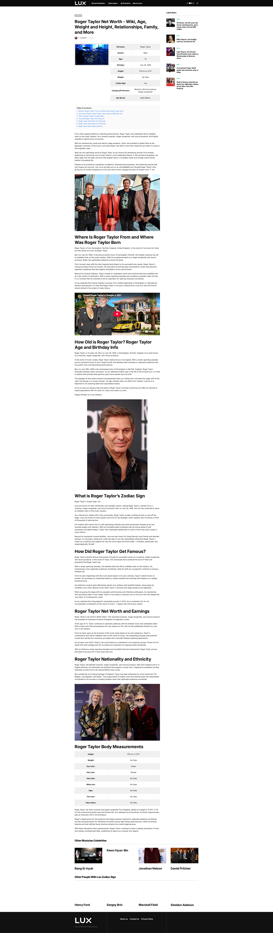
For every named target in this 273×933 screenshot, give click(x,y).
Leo (145, 83)
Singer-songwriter (145, 92)
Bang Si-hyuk (84, 868)
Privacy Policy (147, 919)
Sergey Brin (114, 905)
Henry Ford (82, 905)
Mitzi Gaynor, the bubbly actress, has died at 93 (187, 40)
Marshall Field (148, 905)
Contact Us (134, 919)
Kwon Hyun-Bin (117, 850)
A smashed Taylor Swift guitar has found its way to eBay (187, 70)
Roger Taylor (145, 47)
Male (145, 53)
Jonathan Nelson (150, 868)
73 (145, 59)
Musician (78, 15)
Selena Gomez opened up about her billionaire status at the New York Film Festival (187, 85)
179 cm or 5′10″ (145, 71)
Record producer (149, 89)
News (178, 19)
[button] (190, 3)
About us (124, 919)
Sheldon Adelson (182, 905)
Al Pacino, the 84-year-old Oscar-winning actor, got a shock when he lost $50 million (187, 26)
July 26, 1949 (145, 65)
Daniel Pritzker (181, 868)
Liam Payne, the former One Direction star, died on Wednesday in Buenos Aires (187, 55)
